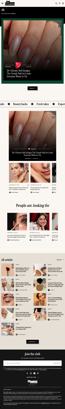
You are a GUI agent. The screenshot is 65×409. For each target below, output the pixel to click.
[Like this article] (26, 165)
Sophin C (34, 149)
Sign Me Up (56, 363)
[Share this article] (26, 168)
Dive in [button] (32, 88)
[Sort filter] (63, 259)
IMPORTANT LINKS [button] (31, 377)
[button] (59, 22)
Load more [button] (31, 342)
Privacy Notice (43, 369)
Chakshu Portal (45, 403)
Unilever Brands (21, 369)
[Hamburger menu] (2, 3)
